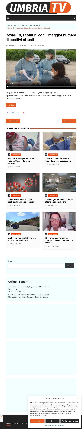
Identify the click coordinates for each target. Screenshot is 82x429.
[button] (78, 399)
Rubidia (8, 426)
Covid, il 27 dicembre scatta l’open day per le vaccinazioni (58, 159)
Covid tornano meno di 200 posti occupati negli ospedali (21, 200)
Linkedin (18, 113)
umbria (11, 105)
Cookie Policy (49, 425)
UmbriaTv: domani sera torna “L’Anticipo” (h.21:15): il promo (29, 294)
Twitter (13, 113)
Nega (52, 421)
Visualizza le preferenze (70, 421)
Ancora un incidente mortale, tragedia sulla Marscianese (28, 287)
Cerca (10, 261)
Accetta (37, 421)
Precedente (14, 121)
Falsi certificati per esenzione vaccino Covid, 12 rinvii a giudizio (21, 161)
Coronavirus (40, 45)
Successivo (68, 121)
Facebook (8, 113)
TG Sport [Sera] (13, 289)
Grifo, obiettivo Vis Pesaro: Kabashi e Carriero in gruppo (28, 297)
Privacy (1, 420)
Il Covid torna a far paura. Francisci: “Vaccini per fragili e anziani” (59, 240)
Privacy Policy (59, 425)
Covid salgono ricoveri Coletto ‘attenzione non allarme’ (59, 200)
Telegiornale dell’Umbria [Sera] (18, 292)
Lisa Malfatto (12, 45)
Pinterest (24, 113)
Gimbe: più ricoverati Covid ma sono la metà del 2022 (22, 239)
